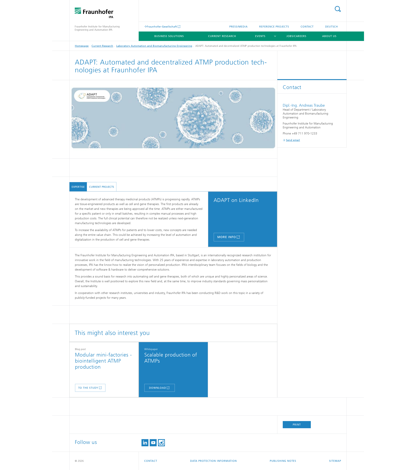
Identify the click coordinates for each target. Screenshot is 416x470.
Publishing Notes (283, 460)
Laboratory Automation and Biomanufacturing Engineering (154, 45)
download (157, 387)
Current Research (222, 36)
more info (226, 237)
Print (297, 424)
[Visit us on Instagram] (161, 442)
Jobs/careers (296, 36)
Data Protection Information (213, 460)
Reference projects (274, 26)
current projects (101, 186)
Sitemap (335, 460)
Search (337, 9)
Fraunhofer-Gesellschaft (162, 26)
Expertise (78, 186)
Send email (293, 140)
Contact (307, 26)
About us (329, 36)
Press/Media (238, 26)
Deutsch (331, 26)
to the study (88, 387)
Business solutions (169, 36)
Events (260, 36)
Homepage (82, 45)
